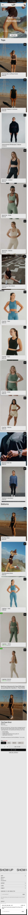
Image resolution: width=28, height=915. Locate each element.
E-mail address (6, 911)
